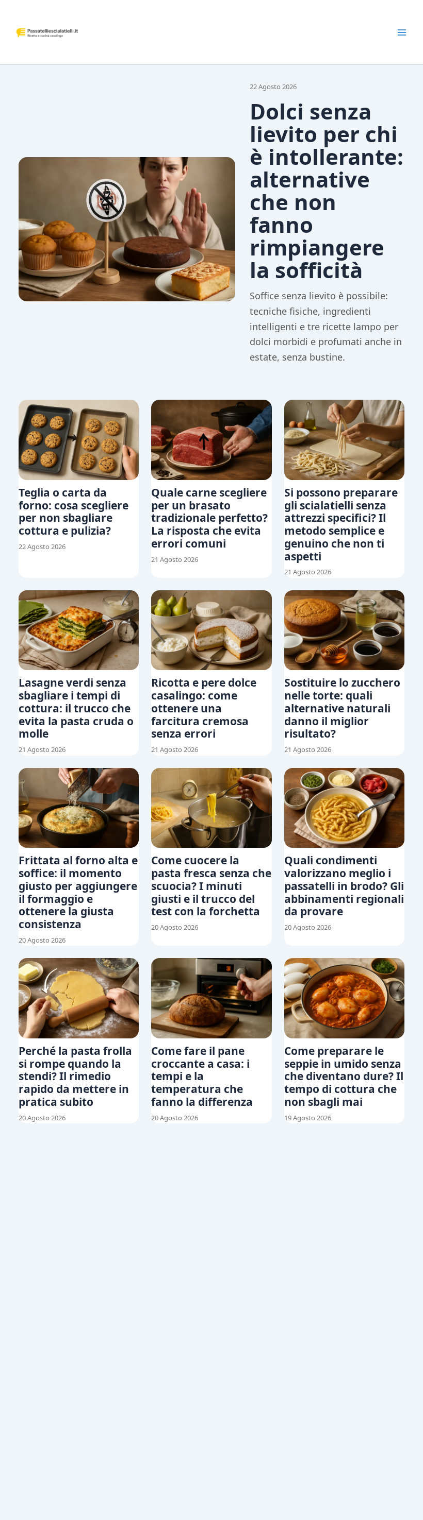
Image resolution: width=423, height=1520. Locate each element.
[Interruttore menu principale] (402, 32)
